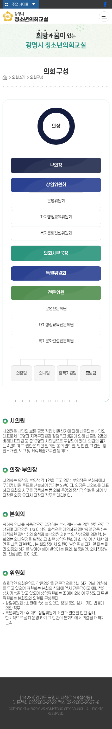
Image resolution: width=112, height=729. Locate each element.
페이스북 (105, 4)
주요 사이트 (20, 4)
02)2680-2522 (43, 702)
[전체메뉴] (104, 16)
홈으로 (5, 77)
